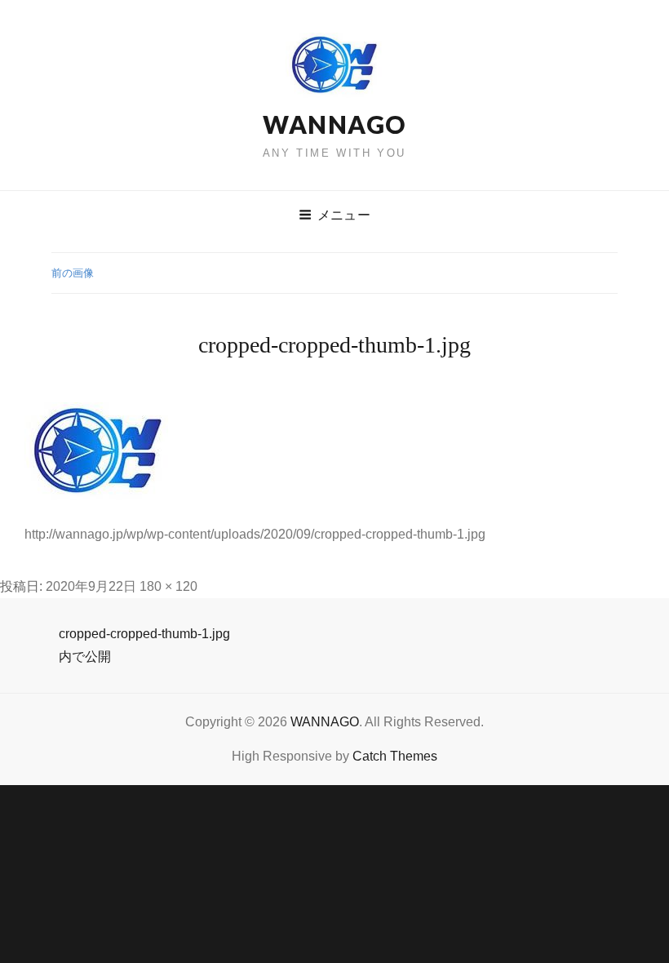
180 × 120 (168, 586)
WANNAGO (334, 124)
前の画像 (72, 273)
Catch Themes (394, 756)
